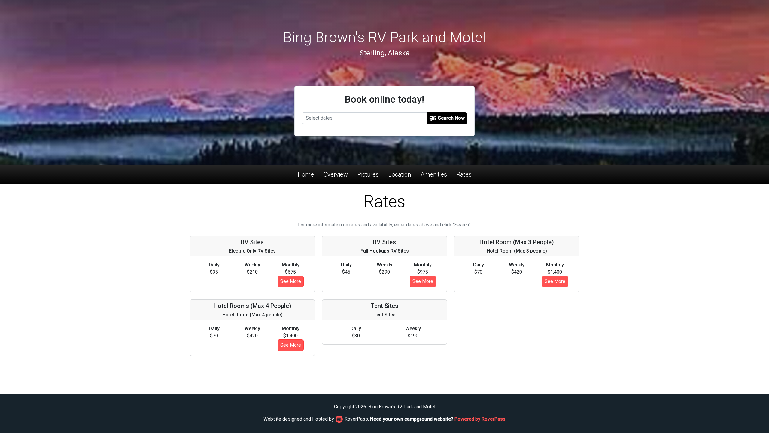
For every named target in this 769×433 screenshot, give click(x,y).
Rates (464, 174)
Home (306, 174)
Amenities (434, 174)
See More (290, 281)
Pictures (368, 174)
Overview (336, 174)
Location (399, 174)
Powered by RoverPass (480, 419)
